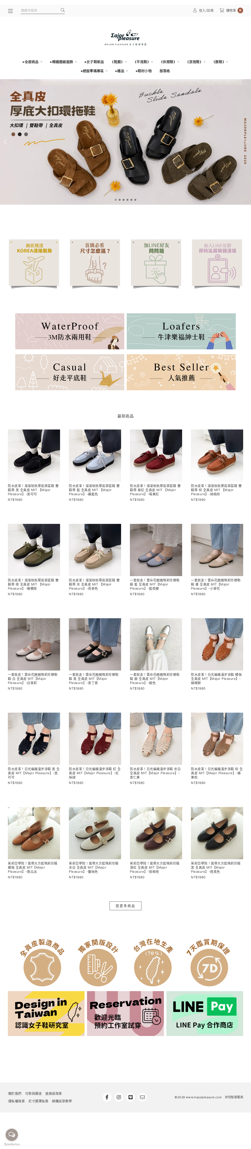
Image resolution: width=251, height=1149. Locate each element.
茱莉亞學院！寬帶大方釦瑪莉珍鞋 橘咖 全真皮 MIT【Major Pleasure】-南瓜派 (33, 867)
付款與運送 (33, 1093)
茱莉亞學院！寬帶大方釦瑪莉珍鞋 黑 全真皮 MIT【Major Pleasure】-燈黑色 (216, 867)
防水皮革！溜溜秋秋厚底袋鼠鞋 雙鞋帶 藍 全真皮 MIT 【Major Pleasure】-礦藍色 (94, 490)
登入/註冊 (206, 10)
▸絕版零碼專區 (93, 71)
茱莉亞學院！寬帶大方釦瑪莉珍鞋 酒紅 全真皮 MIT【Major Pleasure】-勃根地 (155, 867)
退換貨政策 (53, 1093)
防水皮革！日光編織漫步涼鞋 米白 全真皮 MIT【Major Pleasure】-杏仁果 (155, 773)
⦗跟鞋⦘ (219, 62)
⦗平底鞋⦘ (142, 62)
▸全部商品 (31, 62)
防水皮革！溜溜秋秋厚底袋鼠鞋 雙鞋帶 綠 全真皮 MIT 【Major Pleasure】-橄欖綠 (33, 584)
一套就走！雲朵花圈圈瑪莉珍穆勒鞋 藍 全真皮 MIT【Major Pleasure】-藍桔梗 (155, 584)
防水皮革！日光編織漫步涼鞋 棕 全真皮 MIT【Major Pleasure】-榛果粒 (217, 773)
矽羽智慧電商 (234, 1097)
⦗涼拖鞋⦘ (194, 62)
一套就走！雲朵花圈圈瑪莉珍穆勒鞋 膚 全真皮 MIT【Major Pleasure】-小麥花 (216, 584)
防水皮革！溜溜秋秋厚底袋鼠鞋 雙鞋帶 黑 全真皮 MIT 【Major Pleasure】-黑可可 (33, 490)
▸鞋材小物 (144, 71)
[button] (116, 200)
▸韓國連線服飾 (62, 62)
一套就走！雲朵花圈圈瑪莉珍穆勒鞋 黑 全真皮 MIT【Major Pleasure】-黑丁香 (94, 678)
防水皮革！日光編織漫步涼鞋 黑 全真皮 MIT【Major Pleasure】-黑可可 (34, 773)
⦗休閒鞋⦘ (168, 62)
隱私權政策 (16, 1101)
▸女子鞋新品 (94, 62)
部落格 (165, 71)
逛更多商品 (125, 906)
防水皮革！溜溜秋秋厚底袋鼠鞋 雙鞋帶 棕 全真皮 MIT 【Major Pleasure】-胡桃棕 (216, 490)
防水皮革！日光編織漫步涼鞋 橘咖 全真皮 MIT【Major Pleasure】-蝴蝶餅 (216, 678)
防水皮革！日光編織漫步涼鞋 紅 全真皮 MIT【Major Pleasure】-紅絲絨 (95, 773)
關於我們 (15, 1093)
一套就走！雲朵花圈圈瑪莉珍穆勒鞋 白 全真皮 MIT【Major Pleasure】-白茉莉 (33, 678)
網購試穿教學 (62, 1101)
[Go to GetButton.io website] (12, 1144)
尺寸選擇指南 (38, 1101)
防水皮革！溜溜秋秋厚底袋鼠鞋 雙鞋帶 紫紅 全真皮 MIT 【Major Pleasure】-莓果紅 (155, 490)
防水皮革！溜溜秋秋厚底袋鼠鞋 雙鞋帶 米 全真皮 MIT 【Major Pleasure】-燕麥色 (94, 584)
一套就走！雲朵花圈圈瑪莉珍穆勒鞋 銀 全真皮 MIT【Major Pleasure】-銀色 (155, 678)
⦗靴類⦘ (118, 62)
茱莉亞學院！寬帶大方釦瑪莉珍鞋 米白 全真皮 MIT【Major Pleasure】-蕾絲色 (94, 867)
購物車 (233, 10)
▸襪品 (120, 71)
